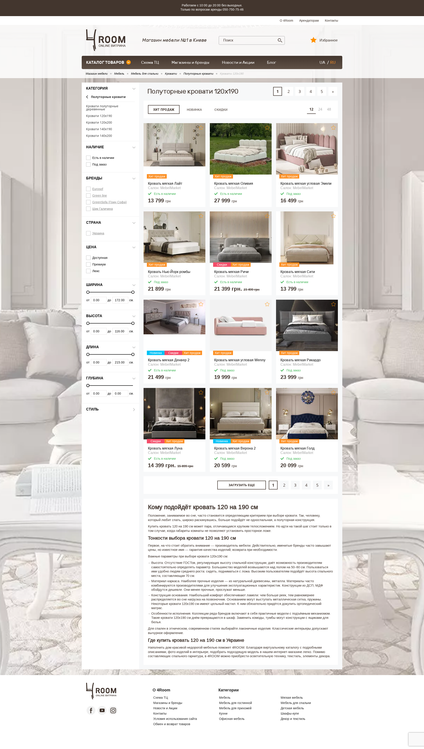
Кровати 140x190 (99, 129)
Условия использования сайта (175, 719)
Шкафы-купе (290, 713)
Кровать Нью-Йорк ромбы (169, 272)
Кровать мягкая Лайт (165, 183)
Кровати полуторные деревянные (102, 108)
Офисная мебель (231, 719)
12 (311, 109)
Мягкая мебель (292, 697)
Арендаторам (309, 20)
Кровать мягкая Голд (297, 448)
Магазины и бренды (190, 62)
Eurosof (97, 189)
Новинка (194, 109)
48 (329, 109)
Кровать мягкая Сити (297, 272)
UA (322, 62)
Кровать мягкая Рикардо (300, 360)
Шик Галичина (102, 209)
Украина (98, 233)
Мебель (224, 697)
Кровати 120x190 (99, 116)
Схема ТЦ (150, 62)
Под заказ (99, 164)
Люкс (96, 271)
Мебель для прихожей (235, 708)
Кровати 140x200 (99, 135)
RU (333, 62)
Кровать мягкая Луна (165, 448)
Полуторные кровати (108, 97)
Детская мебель (292, 708)
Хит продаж (163, 110)
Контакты (331, 20)
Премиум (99, 264)
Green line (99, 195)
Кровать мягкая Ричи (231, 272)
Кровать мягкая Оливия (233, 183)
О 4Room (286, 20)
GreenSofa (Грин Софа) (109, 202)
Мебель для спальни (296, 703)
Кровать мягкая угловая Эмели (305, 183)
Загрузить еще (242, 485)
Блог (271, 62)
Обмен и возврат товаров (171, 724)
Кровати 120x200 (99, 122)
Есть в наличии (103, 158)
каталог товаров (105, 62)
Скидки (220, 109)
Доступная (100, 258)
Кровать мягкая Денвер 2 (168, 360)
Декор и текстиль (293, 719)
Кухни (223, 713)
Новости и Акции (238, 62)
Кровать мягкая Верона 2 (235, 448)
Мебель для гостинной (235, 703)
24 (320, 109)
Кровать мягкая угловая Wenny (239, 360)
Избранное (329, 40)
